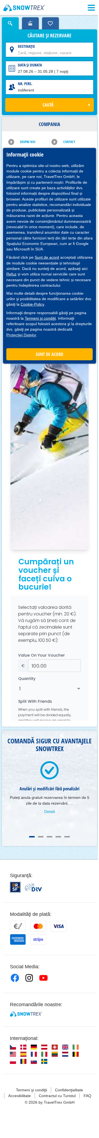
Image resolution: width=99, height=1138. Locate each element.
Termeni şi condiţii (40, 318)
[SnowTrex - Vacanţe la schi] (26, 1014)
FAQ (87, 1096)
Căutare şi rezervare (50, 36)
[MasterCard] (38, 926)
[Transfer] (18, 926)
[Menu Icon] (91, 7)
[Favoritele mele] (50, 23)
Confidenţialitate (69, 1090)
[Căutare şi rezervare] (10, 23)
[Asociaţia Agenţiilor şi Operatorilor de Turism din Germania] (33, 887)
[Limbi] (13, 1047)
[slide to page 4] (58, 836)
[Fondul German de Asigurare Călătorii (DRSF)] (15, 887)
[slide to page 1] (32, 836)
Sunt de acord (47, 257)
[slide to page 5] (67, 836)
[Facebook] (15, 978)
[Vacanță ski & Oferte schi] (24, 7)
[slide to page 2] (40, 836)
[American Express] (18, 939)
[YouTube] (43, 978)
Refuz (11, 274)
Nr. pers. (25, 83)
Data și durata (30, 65)
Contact (69, 142)
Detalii (49, 811)
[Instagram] (29, 978)
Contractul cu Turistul (57, 1096)
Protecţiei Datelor (21, 335)
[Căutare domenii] (30, 23)
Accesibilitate (19, 1096)
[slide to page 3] (49, 836)
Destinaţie (26, 46)
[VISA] (59, 926)
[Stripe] (38, 939)
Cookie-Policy (32, 304)
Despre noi (27, 142)
